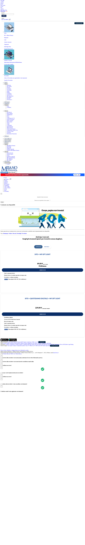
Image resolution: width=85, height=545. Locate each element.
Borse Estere (9, 121)
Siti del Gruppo (7, 162)
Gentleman (7, 103)
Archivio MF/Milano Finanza (13, 150)
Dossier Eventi (10, 153)
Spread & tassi (10, 126)
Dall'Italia (9, 85)
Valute (8, 123)
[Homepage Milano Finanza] (9, 171)
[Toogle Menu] (3, 12)
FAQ (8, 106)
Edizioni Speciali (10, 149)
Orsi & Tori (9, 94)
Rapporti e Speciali (11, 156)
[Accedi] (16, 172)
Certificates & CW (11, 118)
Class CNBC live (8, 138)
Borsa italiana (10, 113)
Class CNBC (7, 186)
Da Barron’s (9, 99)
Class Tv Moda (8, 140)
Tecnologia (9, 90)
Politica (8, 92)
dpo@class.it (56, 352)
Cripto (8, 124)
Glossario (9, 132)
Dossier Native (10, 154)
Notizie (6, 84)
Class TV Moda (28, 345)
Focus (8, 155)
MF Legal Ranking (11, 157)
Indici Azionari (10, 120)
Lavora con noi (79, 23)
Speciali (6, 151)
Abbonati (42, 270)
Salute (8, 91)
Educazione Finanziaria (12, 133)
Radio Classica (7, 141)
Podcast (6, 142)
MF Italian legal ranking (46, 345)
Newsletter (6, 191)
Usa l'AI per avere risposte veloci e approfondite (16, 174)
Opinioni (6, 181)
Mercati (5, 183)
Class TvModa (7, 187)
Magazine (9, 148)
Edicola (6, 144)
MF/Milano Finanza (11, 145)
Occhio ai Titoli (10, 131)
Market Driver (10, 127)
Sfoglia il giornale (11, 172)
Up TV (33, 345)
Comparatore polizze (20, 345)
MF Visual (9, 160)
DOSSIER (9, 97)
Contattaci (9, 107)
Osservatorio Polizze (11, 129)
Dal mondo (9, 86)
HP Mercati (9, 112)
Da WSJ (8, 98)
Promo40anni (4, 172)
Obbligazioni (9, 114)
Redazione (42, 342)
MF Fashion (7, 102)
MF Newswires (10, 96)
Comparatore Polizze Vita (12, 130)
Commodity (9, 125)
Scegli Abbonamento (8, 48)
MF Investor (7, 161)
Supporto (6, 104)
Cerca (4, 15)
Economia (9, 88)
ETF (8, 115)
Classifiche (9, 93)
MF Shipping (9, 159)
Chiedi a (75, 174)
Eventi (8, 164)
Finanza (8, 87)
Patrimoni (6, 136)
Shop (5, 190)
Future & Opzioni (10, 119)
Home (6, 82)
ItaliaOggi (9, 146)
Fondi (8, 117)
